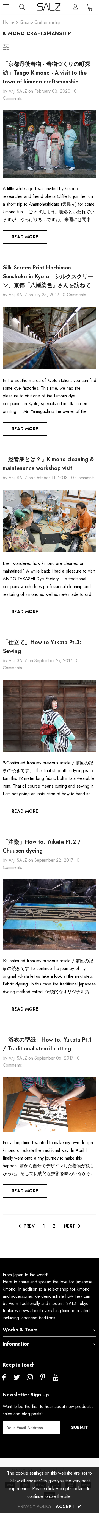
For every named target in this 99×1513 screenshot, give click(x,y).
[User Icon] (75, 7)
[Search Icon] (27, 6)
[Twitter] (17, 1378)
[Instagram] (30, 1378)
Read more (25, 237)
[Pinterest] (43, 1378)
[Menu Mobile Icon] (6, 7)
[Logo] (49, 7)
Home (8, 22)
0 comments (74, 295)
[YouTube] (56, 1378)
